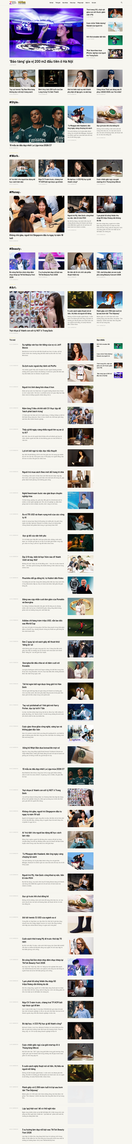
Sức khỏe (65, 2)
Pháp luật (80, 2)
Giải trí (88, 2)
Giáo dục (72, 2)
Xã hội (51, 2)
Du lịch (94, 2)
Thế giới (57, 2)
